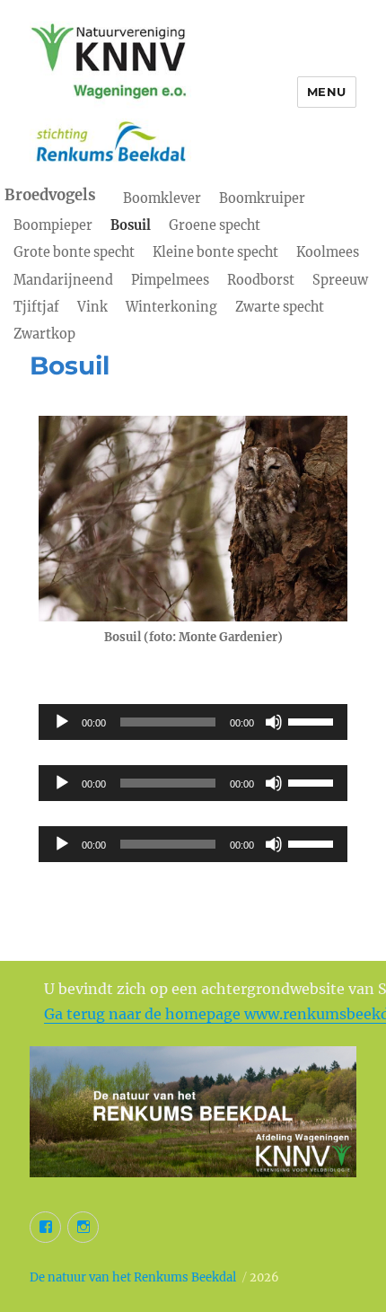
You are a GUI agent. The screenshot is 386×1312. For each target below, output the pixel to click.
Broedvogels (50, 195)
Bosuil (130, 225)
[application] (193, 722)
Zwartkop (44, 334)
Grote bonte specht (74, 252)
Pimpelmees (170, 280)
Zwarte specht (279, 307)
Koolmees (327, 252)
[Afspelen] (62, 722)
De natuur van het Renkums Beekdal (133, 1277)
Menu (327, 91)
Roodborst (260, 280)
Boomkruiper (262, 198)
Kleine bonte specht (215, 252)
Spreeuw (340, 280)
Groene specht (214, 225)
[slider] (313, 720)
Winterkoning (171, 307)
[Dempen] (274, 722)
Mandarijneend (63, 280)
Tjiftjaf (36, 307)
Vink (92, 307)
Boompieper (52, 225)
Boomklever (162, 198)
